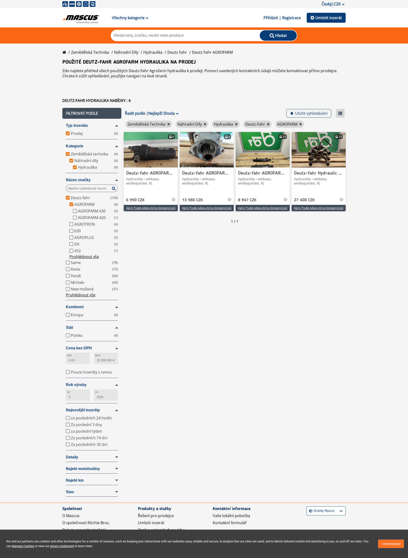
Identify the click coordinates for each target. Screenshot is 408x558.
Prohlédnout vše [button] (84, 256)
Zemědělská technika (90, 52)
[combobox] (309, 511)
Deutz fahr (177, 52)
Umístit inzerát (328, 17)
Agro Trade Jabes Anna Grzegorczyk (150, 208)
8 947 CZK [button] (247, 200)
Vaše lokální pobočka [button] (231, 515)
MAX (97, 355)
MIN (69, 355)
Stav (70, 492)
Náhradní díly (126, 52)
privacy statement (62, 546)
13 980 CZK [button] (192, 200)
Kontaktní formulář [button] (230, 522)
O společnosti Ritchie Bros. (86, 522)
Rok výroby (76, 385)
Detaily (72, 457)
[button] (91, 113)
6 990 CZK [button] (135, 200)
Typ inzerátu (77, 125)
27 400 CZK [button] (304, 200)
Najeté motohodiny (83, 469)
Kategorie (74, 146)
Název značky (78, 180)
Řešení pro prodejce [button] (156, 515)
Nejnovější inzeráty (83, 410)
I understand (391, 544)
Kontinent (75, 307)
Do (96, 392)
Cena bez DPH (79, 348)
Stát (69, 327)
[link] (151, 149)
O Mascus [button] (71, 515)
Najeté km (75, 480)
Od (68, 392)
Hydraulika (152, 52)
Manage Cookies (23, 546)
